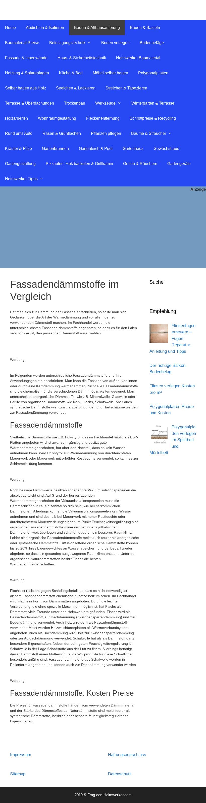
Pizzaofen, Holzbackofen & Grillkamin (79, 164)
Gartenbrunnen (55, 148)
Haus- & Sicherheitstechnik (82, 58)
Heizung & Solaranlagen (27, 73)
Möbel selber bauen (110, 73)
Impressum (20, 754)
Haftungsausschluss (127, 754)
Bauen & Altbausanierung (97, 27)
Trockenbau (74, 103)
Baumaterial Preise (22, 43)
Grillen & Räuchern (140, 164)
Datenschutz (120, 774)
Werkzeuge (105, 103)
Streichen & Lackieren (75, 88)
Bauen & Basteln (145, 27)
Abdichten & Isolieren (45, 27)
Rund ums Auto (18, 133)
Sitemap (17, 774)
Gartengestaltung (20, 164)
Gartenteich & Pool (96, 148)
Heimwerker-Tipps (21, 179)
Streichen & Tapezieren (126, 88)
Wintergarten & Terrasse (152, 103)
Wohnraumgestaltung (57, 118)
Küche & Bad (71, 73)
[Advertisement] (103, 230)
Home (10, 27)
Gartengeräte (179, 164)
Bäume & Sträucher (148, 133)
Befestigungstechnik (67, 43)
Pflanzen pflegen (106, 133)
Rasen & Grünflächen (61, 133)
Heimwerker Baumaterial (138, 58)
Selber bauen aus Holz (25, 88)
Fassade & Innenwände (26, 58)
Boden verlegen (115, 43)
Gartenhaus (133, 148)
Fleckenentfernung (103, 118)
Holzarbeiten (16, 118)
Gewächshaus (166, 148)
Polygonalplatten (153, 73)
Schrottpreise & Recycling (153, 118)
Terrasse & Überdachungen (29, 103)
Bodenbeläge (152, 43)
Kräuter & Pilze (18, 148)
